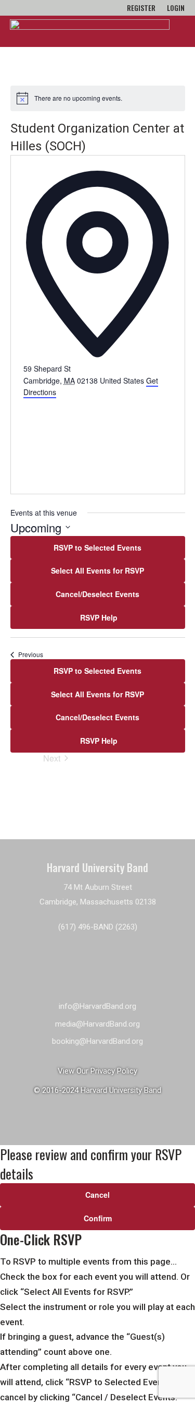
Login (176, 8)
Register (141, 8)
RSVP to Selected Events (97, 547)
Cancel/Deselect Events (97, 594)
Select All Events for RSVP (97, 570)
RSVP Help (98, 617)
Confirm (98, 1218)
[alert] (97, 98)
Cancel (97, 1194)
